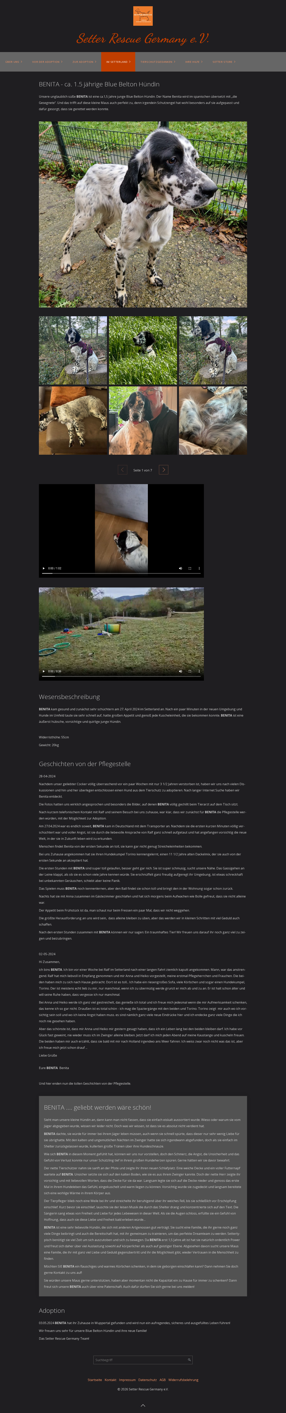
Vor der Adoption (46, 62)
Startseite (95, 1380)
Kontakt (110, 1380)
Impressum (127, 1380)
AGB (163, 1380)
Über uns (12, 62)
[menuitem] (13, 62)
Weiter (163, 469)
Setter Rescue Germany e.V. (143, 38)
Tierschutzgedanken (156, 62)
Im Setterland (117, 62)
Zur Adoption (83, 62)
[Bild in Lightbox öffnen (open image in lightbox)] (143, 214)
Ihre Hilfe (192, 62)
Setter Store (222, 62)
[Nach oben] (143, 1404)
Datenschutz (147, 1380)
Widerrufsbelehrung (183, 1380)
